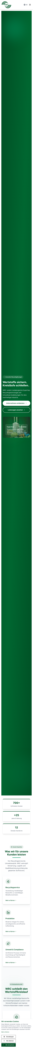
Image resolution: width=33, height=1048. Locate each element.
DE (27, 5)
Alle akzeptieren (9, 1045)
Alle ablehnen (10, 1040)
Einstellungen (10, 1036)
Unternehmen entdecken (15, 403)
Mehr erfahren (10, 900)
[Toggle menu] (30, 4)
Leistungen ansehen (15, 410)
